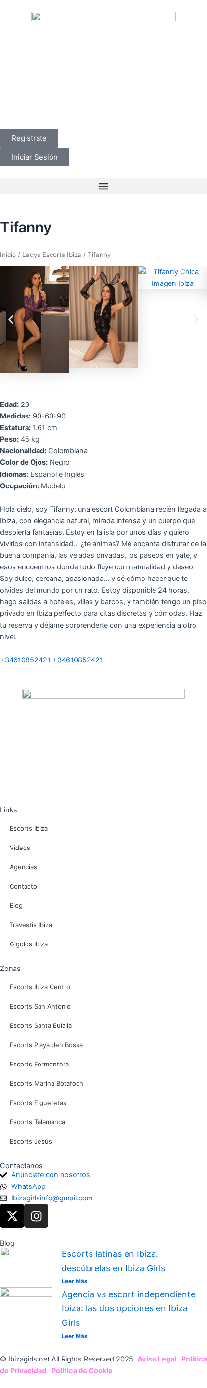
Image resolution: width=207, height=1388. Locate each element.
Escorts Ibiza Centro (40, 987)
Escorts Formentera (39, 1064)
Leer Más (75, 1281)
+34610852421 (25, 660)
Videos (20, 847)
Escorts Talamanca (37, 1122)
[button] (103, 186)
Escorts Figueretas (38, 1102)
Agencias (23, 867)
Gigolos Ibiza (29, 944)
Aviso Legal (156, 1359)
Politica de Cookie (82, 1370)
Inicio (8, 254)
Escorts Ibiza (29, 828)
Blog (16, 905)
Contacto (23, 886)
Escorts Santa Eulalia (41, 1025)
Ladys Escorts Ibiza (51, 254)
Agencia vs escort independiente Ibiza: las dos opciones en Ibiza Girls (128, 1308)
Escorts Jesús (31, 1141)
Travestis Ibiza (31, 925)
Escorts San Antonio (40, 1006)
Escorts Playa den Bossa (46, 1045)
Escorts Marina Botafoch (46, 1083)
